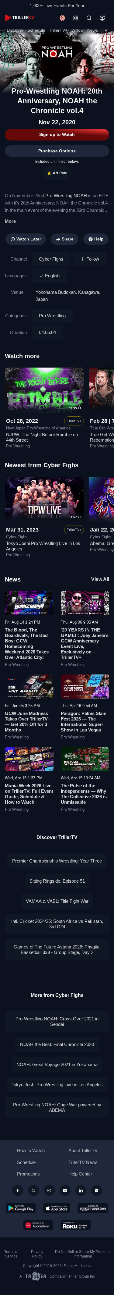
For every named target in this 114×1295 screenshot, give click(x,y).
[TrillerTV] (19, 17)
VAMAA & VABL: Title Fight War (57, 901)
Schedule (36, 30)
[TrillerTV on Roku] (75, 1225)
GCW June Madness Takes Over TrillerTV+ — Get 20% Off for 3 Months (27, 721)
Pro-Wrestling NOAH (66, 195)
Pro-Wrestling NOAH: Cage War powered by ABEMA (57, 1107)
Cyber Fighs (51, 258)
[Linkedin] (80, 1190)
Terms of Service (11, 1254)
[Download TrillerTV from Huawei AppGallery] (38, 1225)
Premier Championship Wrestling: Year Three (57, 860)
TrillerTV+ (58, 30)
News (92, 30)
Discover (15, 30)
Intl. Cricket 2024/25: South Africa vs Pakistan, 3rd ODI (57, 924)
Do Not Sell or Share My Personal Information (83, 1254)
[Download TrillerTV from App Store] (56, 1208)
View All (100, 579)
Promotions (28, 1173)
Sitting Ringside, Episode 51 (57, 881)
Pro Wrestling (52, 315)
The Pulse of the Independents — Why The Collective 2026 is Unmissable (84, 794)
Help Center (80, 1173)
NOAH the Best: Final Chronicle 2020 (57, 1044)
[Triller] (96, 1190)
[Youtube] (65, 1190)
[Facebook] (17, 1190)
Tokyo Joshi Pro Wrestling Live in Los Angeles (57, 1084)
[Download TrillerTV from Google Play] (21, 1208)
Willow (77, 30)
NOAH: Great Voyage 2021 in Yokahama (57, 1064)
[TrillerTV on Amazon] (93, 1208)
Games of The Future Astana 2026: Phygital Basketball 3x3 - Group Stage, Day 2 (57, 949)
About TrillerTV (83, 1150)
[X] (33, 1190)
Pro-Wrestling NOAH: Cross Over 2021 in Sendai (57, 1021)
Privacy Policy (37, 1254)
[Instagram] (49, 1190)
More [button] (10, 221)
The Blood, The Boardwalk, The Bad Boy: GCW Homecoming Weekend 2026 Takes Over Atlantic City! (27, 643)
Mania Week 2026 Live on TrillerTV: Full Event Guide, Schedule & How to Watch (29, 794)
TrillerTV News (83, 1162)
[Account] (102, 18)
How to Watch (31, 1150)
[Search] (89, 18)
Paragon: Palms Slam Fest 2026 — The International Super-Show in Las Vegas (83, 721)
